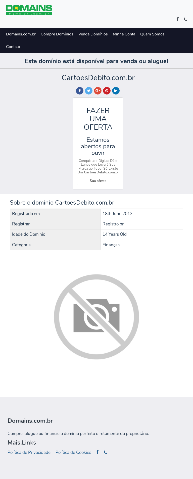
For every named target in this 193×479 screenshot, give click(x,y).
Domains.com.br (21, 34)
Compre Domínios (57, 34)
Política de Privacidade (29, 452)
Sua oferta (98, 180)
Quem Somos (152, 34)
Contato (13, 47)
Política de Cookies (73, 452)
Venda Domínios (93, 34)
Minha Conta (124, 34)
